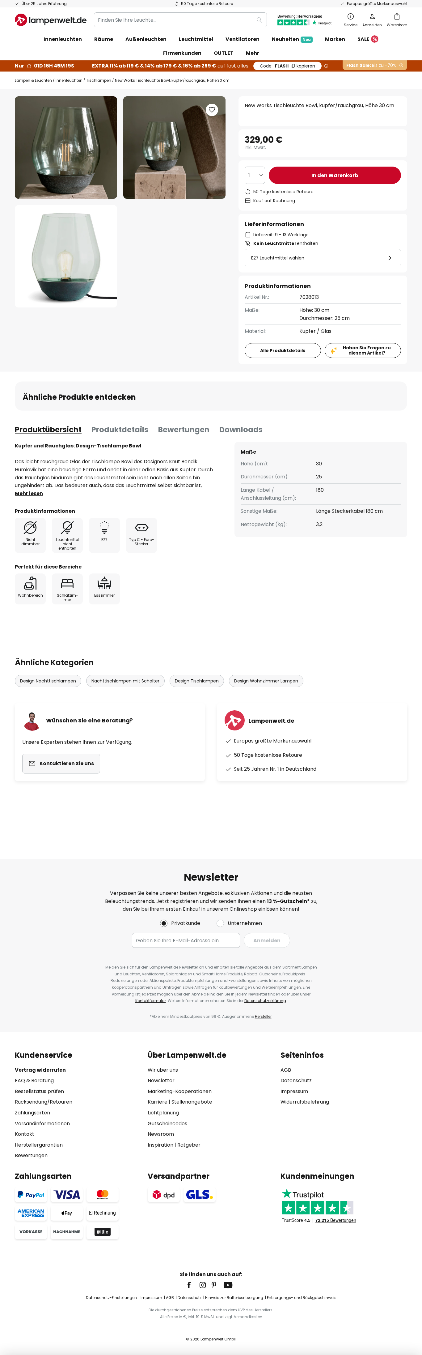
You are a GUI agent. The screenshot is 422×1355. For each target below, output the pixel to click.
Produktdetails (119, 430)
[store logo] (51, 20)
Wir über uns (163, 1070)
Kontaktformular (150, 1000)
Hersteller (263, 1016)
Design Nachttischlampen (48, 681)
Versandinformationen (42, 1123)
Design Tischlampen (197, 681)
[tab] (48, 430)
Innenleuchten (69, 80)
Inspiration (160, 1144)
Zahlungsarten (32, 1112)
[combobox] (180, 20)
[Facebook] (193, 1285)
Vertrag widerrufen (40, 1070)
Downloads (241, 430)
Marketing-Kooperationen (180, 1091)
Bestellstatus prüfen (39, 1091)
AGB (286, 1070)
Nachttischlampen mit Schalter (125, 681)
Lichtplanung (163, 1112)
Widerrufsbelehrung (305, 1101)
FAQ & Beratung (34, 1080)
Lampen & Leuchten (33, 80)
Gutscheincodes (167, 1123)
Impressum (294, 1091)
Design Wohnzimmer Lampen (266, 681)
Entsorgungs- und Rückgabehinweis (301, 1297)
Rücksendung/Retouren (43, 1101)
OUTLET (224, 53)
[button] (66, 256)
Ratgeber (188, 1144)
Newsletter (161, 1080)
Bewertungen (183, 430)
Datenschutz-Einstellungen (111, 1297)
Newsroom (161, 1134)
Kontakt (24, 1134)
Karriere (157, 1101)
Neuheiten (291, 39)
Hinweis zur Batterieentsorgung (234, 1297)
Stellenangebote (191, 1101)
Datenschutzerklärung (265, 1000)
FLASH (287, 66)
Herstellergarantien (39, 1144)
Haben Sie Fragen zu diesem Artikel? (367, 350)
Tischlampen (98, 80)
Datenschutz (296, 1080)
